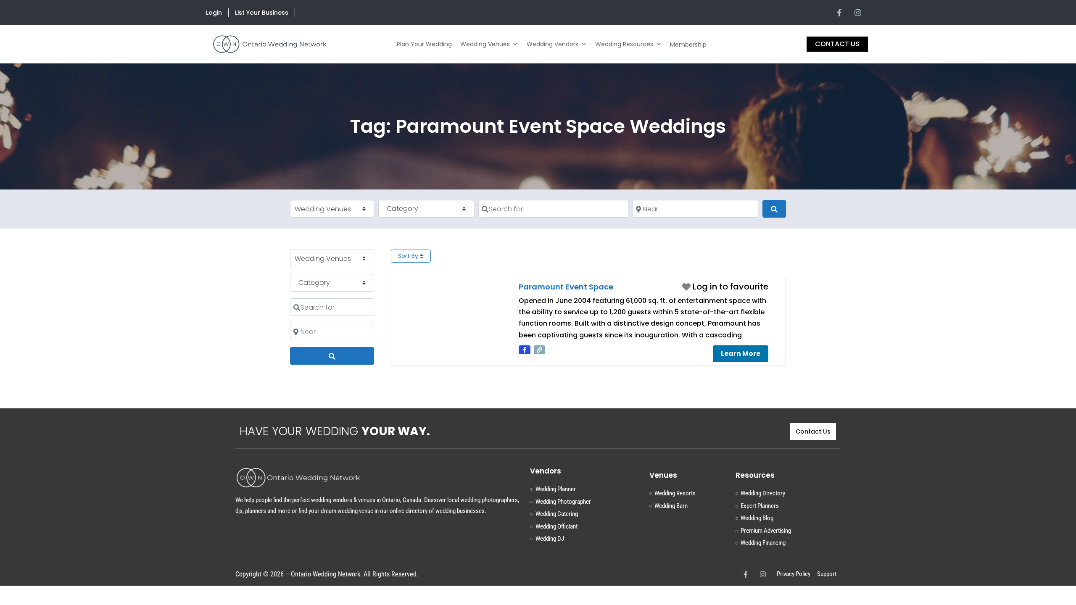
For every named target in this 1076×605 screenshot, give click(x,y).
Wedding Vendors (552, 44)
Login (214, 12)
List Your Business (261, 12)
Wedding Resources (624, 44)
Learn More (740, 353)
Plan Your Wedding (424, 44)
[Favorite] (725, 286)
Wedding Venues (485, 44)
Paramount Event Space (566, 286)
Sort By (409, 256)
